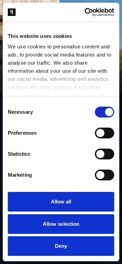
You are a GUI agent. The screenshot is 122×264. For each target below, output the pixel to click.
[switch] (104, 133)
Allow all (61, 201)
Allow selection (61, 224)
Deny (61, 246)
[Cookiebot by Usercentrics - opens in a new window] (86, 12)
